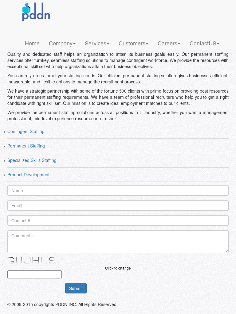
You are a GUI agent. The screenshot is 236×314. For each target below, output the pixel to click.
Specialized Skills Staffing (32, 160)
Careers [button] (167, 43)
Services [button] (95, 43)
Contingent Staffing (26, 131)
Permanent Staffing (26, 146)
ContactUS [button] (203, 43)
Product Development (28, 174)
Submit (76, 288)
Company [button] (61, 43)
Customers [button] (132, 43)
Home (32, 43)
